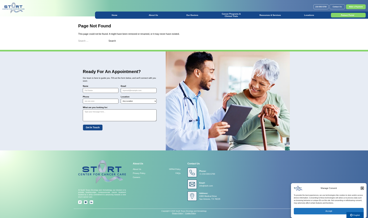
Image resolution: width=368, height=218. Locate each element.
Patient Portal (347, 15)
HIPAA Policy (175, 169)
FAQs (178, 173)
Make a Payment (356, 7)
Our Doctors (192, 15)
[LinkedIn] (91, 202)
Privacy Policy (139, 173)
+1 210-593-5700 (207, 174)
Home (114, 15)
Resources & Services (270, 15)
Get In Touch (93, 127)
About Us (153, 15)
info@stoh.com (206, 186)
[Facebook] (80, 202)
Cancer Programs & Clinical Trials (231, 15)
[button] (362, 188)
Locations (309, 15)
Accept (328, 211)
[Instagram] (85, 202)
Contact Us (337, 7)
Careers (136, 177)
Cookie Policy (190, 213)
